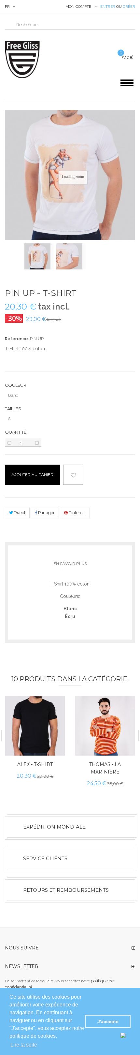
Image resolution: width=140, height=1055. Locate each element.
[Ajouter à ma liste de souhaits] (54, 745)
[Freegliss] (35, 59)
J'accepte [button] (108, 1021)
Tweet (19, 512)
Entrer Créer (117, 6)
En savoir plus (70, 563)
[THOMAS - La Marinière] (105, 726)
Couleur (16, 385)
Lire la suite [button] (23, 1045)
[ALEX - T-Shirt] (35, 726)
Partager (46, 512)
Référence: (17, 338)
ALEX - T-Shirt (35, 764)
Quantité (15, 432)
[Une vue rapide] (54, 730)
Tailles (13, 408)
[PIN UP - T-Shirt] (39, 256)
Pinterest (77, 512)
